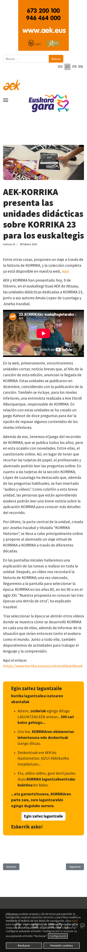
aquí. (66, 271)
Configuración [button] (58, 936)
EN (80, 66)
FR (74, 66)
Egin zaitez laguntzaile (43, 816)
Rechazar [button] (24, 945)
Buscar (56, 59)
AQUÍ (74, 921)
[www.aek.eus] (43, 82)
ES (67, 66)
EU (60, 66)
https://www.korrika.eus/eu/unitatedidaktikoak (43, 666)
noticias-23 (9, 244)
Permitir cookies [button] (61, 945)
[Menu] (5, 100)
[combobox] (26, 59)
